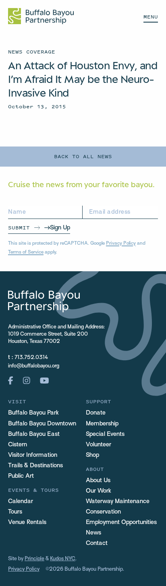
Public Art (21, 476)
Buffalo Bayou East (34, 434)
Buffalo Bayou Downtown (42, 424)
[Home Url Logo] (41, 16)
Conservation (103, 512)
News (93, 533)
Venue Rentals (27, 522)
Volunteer (98, 445)
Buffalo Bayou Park (33, 413)
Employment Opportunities (121, 522)
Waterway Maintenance (117, 501)
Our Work (98, 491)
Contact (97, 543)
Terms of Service (26, 252)
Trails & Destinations (35, 465)
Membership (102, 424)
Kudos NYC (62, 559)
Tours (15, 512)
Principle (34, 559)
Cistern (17, 445)
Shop (92, 455)
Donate (96, 413)
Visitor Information (32, 455)
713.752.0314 (31, 357)
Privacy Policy (121, 243)
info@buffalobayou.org (33, 366)
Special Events (105, 434)
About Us (98, 480)
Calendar (20, 501)
